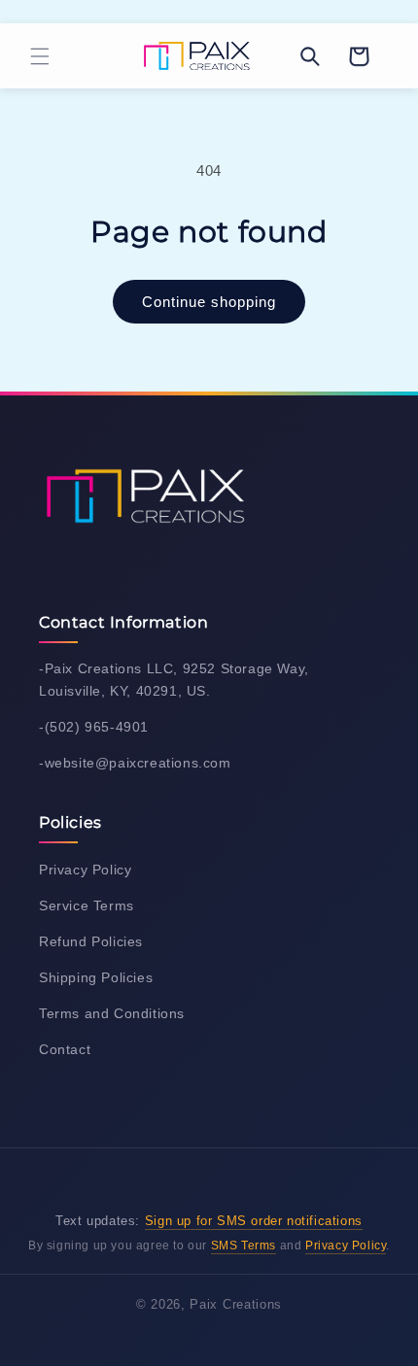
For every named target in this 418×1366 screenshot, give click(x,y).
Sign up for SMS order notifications (254, 1220)
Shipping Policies (96, 977)
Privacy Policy (85, 869)
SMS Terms (243, 1245)
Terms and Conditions (112, 1013)
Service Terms (86, 905)
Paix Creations (236, 1304)
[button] (39, 56)
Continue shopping (209, 301)
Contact (64, 1049)
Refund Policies (91, 941)
